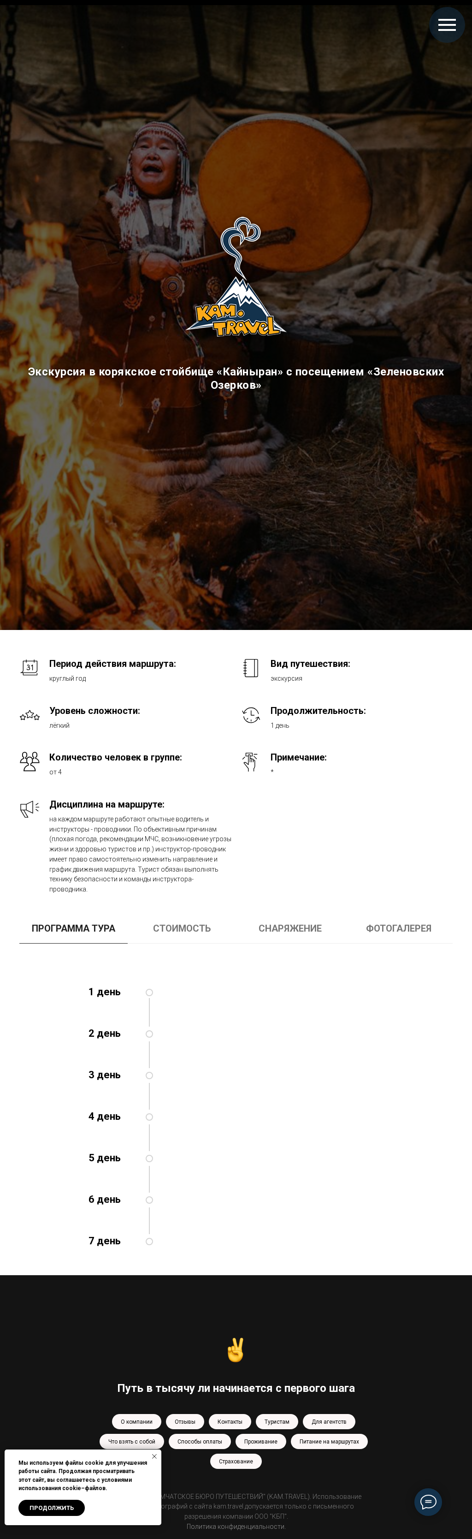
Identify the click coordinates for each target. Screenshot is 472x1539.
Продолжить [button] (52, 1507)
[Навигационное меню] (447, 25)
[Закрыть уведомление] (154, 1456)
